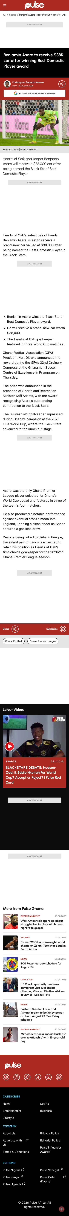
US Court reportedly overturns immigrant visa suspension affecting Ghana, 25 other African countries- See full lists (43, 989)
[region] (34, 794)
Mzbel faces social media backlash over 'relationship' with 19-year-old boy (43, 1037)
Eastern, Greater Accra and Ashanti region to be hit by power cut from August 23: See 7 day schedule (42, 1014)
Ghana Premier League (43, 641)
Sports (12, 14)
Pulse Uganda (12, 1184)
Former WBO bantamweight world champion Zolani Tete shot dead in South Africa (43, 945)
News (24, 959)
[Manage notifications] (61, 1209)
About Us (9, 1133)
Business (46, 1110)
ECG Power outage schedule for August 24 (41, 965)
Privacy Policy (49, 1133)
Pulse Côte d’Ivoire (47, 1179)
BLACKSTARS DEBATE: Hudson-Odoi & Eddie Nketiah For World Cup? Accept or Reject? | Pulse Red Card (33, 774)
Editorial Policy (50, 1140)
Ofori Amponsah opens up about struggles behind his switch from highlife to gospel (42, 924)
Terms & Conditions (16, 1151)
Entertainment (30, 916)
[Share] (61, 83)
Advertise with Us (12, 1142)
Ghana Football (13, 641)
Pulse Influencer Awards (50, 1149)
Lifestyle (27, 979)
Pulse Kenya (11, 1177)
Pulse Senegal (49, 1170)
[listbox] (34, 794)
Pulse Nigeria (11, 1170)
